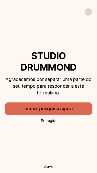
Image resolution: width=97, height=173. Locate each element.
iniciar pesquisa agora (48, 108)
